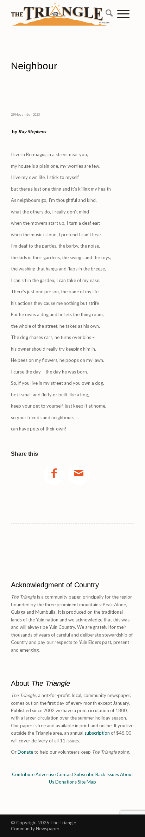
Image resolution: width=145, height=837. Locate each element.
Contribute (23, 774)
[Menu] (123, 14)
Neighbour (52, 72)
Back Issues (107, 774)
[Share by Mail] (78, 474)
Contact (65, 774)
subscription (97, 733)
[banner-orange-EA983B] (60, 26)
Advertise (46, 774)
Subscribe (84, 774)
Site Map (87, 782)
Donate (25, 752)
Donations (66, 782)
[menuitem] (107, 14)
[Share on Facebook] (53, 474)
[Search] (107, 14)
